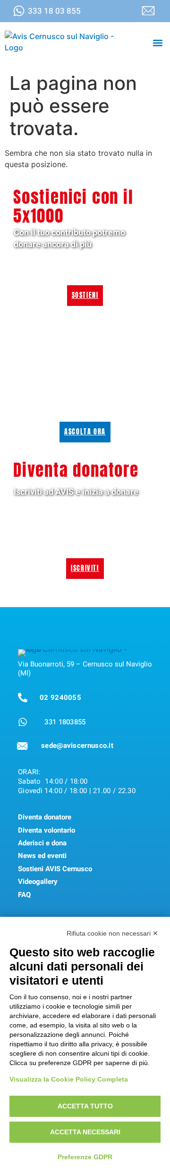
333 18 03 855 (54, 11)
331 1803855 (64, 722)
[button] (157, 42)
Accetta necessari (85, 1132)
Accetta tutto (85, 1106)
